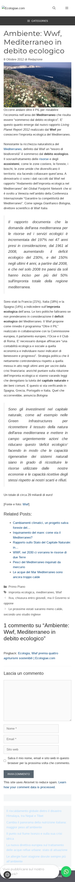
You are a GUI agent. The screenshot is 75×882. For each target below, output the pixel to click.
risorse (44, 159)
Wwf (26, 504)
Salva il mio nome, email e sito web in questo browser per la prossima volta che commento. (39, 760)
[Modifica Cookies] (7, 874)
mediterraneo (45, 592)
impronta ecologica (21, 592)
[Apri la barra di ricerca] (54, 8)
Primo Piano (17, 586)
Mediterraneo (12, 149)
